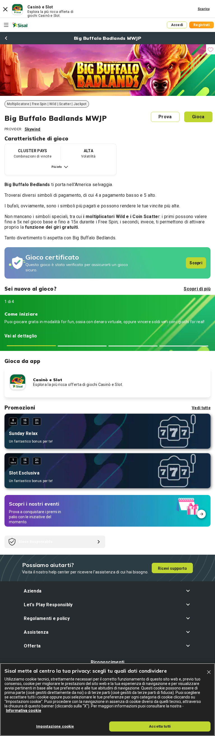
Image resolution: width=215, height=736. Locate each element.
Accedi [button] (177, 25)
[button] (107, 591)
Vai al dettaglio (20, 336)
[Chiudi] (209, 672)
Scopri (196, 263)
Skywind (33, 129)
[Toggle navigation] (6, 25)
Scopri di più (197, 288)
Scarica (204, 9)
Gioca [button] (198, 116)
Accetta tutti (160, 726)
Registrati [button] (201, 25)
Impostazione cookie (55, 726)
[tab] (31, 345)
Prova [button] (165, 116)
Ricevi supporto (172, 568)
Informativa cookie (23, 710)
